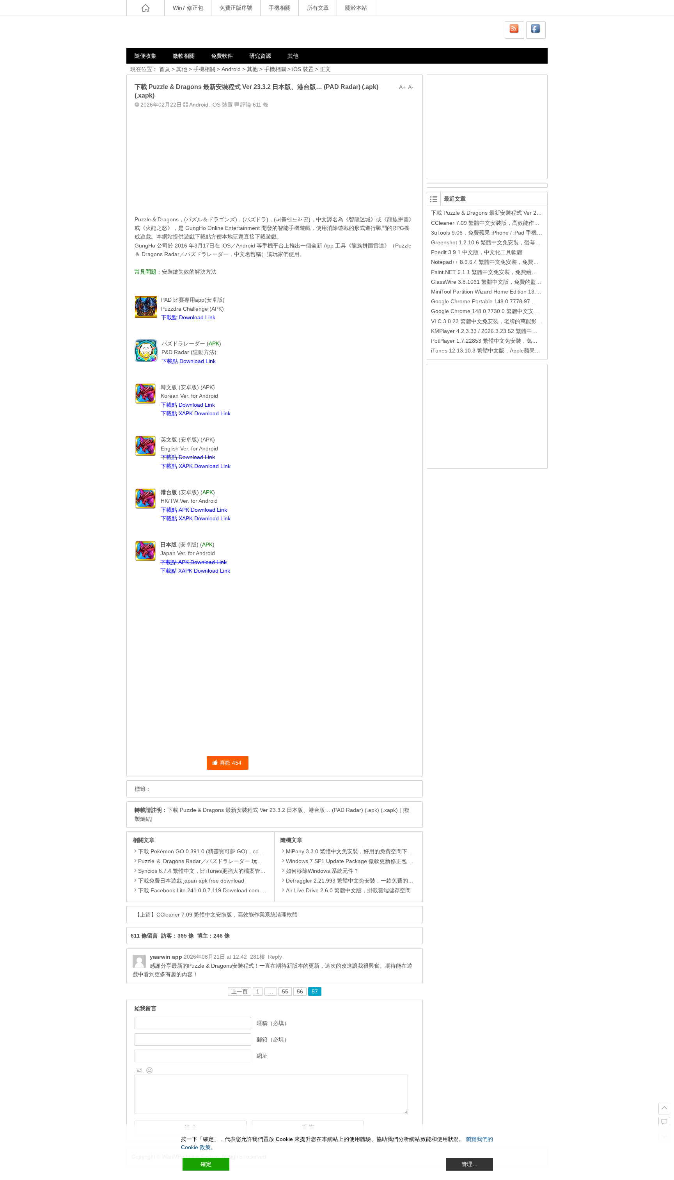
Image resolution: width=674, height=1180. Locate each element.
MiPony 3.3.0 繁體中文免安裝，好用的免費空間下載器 (352, 851)
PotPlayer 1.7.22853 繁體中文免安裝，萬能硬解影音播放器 (503, 341)
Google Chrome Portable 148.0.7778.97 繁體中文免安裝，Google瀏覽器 (520, 301)
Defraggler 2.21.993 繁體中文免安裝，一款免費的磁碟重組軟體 (363, 880)
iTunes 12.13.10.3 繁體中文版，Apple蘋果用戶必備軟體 (499, 350)
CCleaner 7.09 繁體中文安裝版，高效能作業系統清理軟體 (227, 914)
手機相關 (280, 8)
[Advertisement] (274, 159)
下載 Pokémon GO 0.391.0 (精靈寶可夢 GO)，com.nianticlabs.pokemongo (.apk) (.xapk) (247, 851)
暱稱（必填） (273, 1023)
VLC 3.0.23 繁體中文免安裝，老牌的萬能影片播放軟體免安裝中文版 (514, 321)
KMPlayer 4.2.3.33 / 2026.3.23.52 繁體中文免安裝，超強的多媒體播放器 (519, 331)
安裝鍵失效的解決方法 (189, 272)
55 (285, 991)
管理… (469, 1164)
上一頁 (239, 991)
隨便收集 (145, 56)
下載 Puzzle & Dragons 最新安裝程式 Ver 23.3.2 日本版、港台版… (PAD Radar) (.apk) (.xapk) (282, 810)
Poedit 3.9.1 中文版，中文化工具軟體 (476, 252)
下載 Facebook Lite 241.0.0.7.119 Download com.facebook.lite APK (221, 890)
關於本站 (356, 8)
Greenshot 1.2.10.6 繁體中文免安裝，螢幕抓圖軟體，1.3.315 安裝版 (515, 242)
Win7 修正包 (188, 8)
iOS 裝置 (303, 69)
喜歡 (230, 763)
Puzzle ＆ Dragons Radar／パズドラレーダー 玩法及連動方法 (214, 861)
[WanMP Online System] (173, 32)
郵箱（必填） (273, 1039)
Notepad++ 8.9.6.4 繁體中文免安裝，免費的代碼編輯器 (498, 262)
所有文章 (318, 8)
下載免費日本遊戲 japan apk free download (191, 880)
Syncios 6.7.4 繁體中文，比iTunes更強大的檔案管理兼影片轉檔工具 (221, 871)
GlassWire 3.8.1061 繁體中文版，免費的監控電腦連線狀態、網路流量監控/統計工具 (533, 282)
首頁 (164, 69)
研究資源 (260, 56)
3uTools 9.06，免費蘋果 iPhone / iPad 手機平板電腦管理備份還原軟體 (516, 233)
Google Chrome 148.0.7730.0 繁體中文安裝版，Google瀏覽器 (507, 311)
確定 (205, 1164)
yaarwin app (166, 957)
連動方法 (204, 352)
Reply (275, 957)
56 (300, 991)
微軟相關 (184, 56)
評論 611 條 (254, 104)
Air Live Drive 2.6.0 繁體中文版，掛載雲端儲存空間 (348, 890)
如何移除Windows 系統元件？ (322, 871)
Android (231, 69)
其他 (292, 56)
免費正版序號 (236, 8)
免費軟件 (222, 56)
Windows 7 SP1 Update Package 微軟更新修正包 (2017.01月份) (364, 861)
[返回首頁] (145, 8)
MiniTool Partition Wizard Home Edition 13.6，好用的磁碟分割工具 (512, 291)
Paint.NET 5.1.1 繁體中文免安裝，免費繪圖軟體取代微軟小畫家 (508, 272)
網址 (262, 1056)
